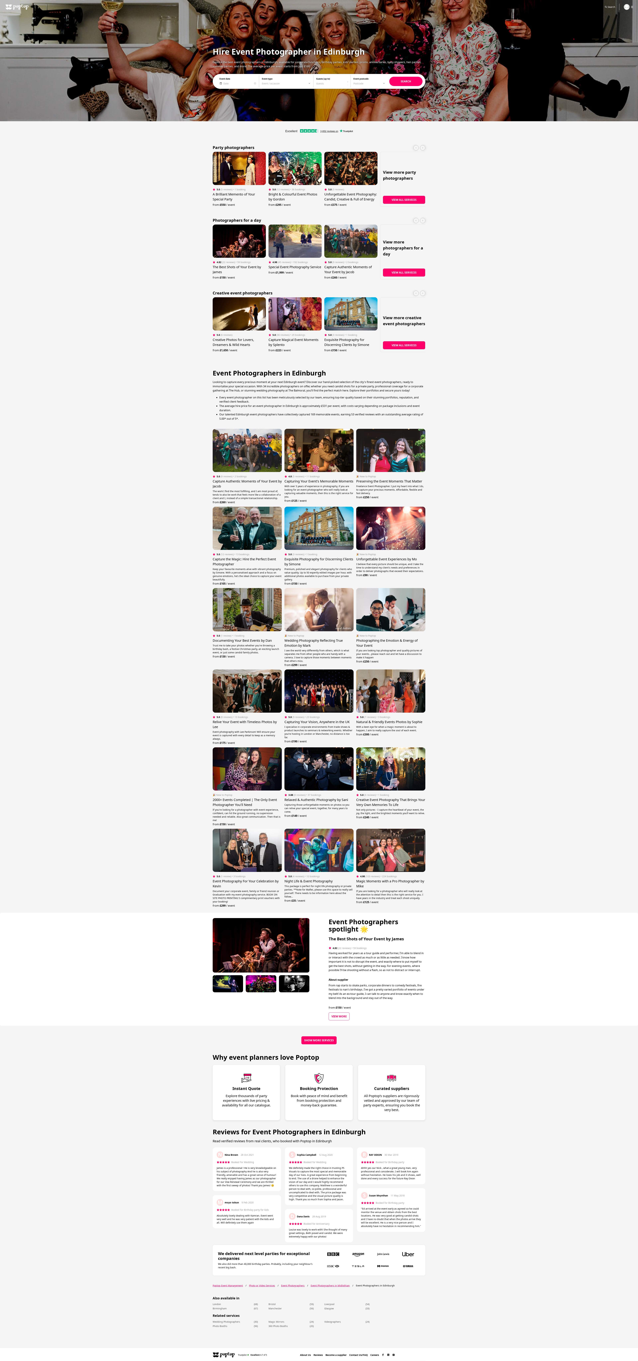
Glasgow (329, 1308)
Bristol (272, 1304)
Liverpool (329, 1304)
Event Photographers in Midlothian (330, 1285)
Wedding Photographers (226, 1321)
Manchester (275, 1308)
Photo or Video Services (262, 1285)
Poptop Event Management (228, 1285)
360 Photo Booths (278, 1326)
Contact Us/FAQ (358, 1355)
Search (611, 6)
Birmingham (220, 1308)
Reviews (318, 1355)
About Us (305, 1355)
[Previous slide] (416, 147)
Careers (374, 1355)
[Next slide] (422, 147)
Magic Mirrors (276, 1321)
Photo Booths (220, 1326)
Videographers (332, 1321)
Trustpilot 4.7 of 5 (252, 1354)
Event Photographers (293, 1285)
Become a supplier (336, 1355)
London (217, 1304)
